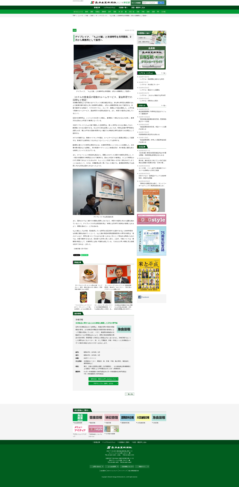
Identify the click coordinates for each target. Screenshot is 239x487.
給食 (148, 12)
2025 (91, 15)
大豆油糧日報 (141, 423)
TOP (74, 15)
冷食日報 (155, 423)
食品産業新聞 (78, 423)
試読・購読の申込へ (144, 42)
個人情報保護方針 (133, 471)
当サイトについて (112, 471)
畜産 (115, 12)
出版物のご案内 (124, 442)
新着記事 (97, 7)
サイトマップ (123, 471)
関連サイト (142, 466)
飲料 (86, 12)
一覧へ (164, 73)
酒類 (91, 12)
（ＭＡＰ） (125, 453)
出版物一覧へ (123, 7)
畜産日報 (92, 423)
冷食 (138, 12)
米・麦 (121, 12)
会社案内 (103, 471)
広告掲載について (127, 466)
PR (158, 12)
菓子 (109, 12)
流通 (153, 12)
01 (96, 15)
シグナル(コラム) (109, 7)
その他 (163, 12)
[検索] (161, 2)
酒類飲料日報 (125, 423)
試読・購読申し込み (138, 7)
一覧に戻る (130, 394)
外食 (143, 12)
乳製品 (98, 12)
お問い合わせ (97, 466)
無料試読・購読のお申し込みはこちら (103, 379)
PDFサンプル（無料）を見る (103, 383)
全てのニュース (78, 12)
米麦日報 (108, 423)
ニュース (80, 15)
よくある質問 (112, 466)
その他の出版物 (110, 434)
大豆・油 (131, 12)
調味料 (104, 12)
